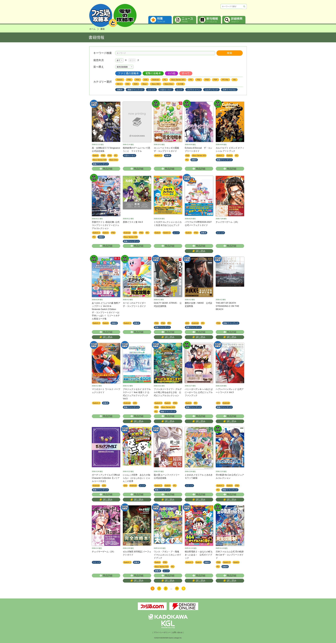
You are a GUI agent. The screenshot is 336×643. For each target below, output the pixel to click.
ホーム (92, 29)
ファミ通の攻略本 (128, 73)
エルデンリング (211, 90)
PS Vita (225, 80)
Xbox (144, 84)
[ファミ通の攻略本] (106, 122)
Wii (234, 80)
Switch (119, 80)
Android (155, 80)
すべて (186, 73)
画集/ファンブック (135, 90)
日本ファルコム (229, 90)
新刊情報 (209, 20)
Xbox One (168, 84)
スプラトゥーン (193, 90)
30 (177, 588)
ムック (179, 90)
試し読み (200, 251)
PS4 (137, 80)
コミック (151, 90)
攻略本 (120, 90)
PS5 (129, 80)
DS (127, 84)
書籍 (102, 29)
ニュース (184, 20)
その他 (171, 73)
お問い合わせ (177, 632)
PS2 (198, 80)
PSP (215, 80)
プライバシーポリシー (162, 632)
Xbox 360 (155, 84)
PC (165, 80)
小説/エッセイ (166, 90)
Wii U (119, 84)
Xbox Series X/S (178, 80)
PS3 (207, 80)
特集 (160, 20)
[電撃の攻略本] (168, 122)
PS (191, 80)
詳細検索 (234, 20)
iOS (145, 80)
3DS (135, 84)
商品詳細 (107, 168)
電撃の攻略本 (153, 73)
